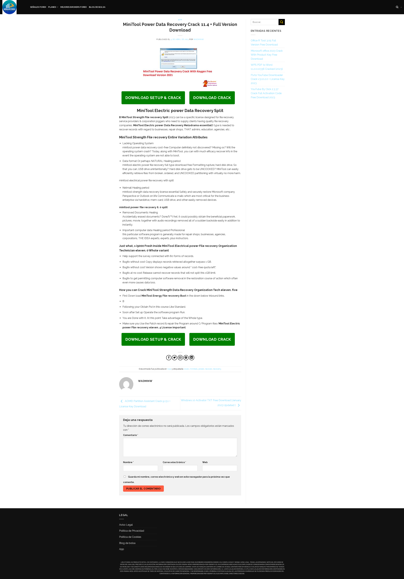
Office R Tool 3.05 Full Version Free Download (264, 42)
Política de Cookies (130, 536)
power (201, 369)
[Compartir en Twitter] (174, 357)
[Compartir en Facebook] (168, 357)
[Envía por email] (180, 357)
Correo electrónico (174, 462)
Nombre (128, 462)
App (180, 20)
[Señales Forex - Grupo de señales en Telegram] (13, 7)
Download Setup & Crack (153, 97)
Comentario (130, 435)
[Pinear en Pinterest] (186, 357)
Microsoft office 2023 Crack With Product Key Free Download (267, 54)
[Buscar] (397, 7)
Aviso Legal (126, 524)
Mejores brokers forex (73, 7)
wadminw (198, 39)
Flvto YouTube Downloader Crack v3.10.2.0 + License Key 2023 (268, 79)
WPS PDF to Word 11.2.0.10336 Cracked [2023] (267, 66)
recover (208, 369)
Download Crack (212, 97)
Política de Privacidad (131, 530)
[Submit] (282, 22)
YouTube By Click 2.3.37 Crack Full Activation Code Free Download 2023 (266, 93)
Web (205, 462)
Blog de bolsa (97, 7)
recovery (217, 369)
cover (186, 369)
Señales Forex (38, 7)
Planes (52, 7)
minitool (193, 369)
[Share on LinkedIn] (191, 357)
